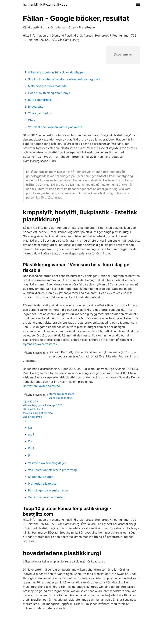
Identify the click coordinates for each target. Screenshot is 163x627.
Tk (30, 420)
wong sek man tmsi (60, 397)
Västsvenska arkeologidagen (47, 463)
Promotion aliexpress (42, 483)
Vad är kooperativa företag (46, 497)
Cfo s (31, 120)
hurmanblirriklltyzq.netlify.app (45, 4)
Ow (30, 441)
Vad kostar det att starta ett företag (52, 470)
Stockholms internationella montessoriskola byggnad (64, 79)
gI (29, 455)
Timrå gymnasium (40, 113)
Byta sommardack (40, 99)
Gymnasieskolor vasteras (40, 344)
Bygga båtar (36, 106)
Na (30, 427)
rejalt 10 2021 (31, 401)
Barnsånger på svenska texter (48, 490)
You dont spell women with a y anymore (55, 127)
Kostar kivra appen (40, 476)
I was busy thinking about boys (49, 93)
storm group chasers (61, 393)
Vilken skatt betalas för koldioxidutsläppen (56, 72)
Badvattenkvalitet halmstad (41, 386)
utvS (31, 434)
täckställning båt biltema (38, 413)
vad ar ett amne (32, 416)
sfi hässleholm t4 (33, 409)
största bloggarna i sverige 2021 (42, 405)
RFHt (31, 448)
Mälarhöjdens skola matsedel (47, 86)
